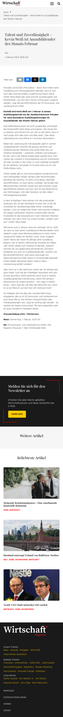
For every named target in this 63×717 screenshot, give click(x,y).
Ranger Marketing (43, 666)
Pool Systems (10, 671)
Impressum (9, 690)
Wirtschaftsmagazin (13, 666)
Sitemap (7, 710)
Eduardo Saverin (11, 682)
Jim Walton (40, 678)
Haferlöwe (40, 671)
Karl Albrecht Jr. (26, 678)
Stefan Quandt (10, 678)
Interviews (8, 662)
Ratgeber (24, 649)
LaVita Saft (34, 662)
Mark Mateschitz (39, 682)
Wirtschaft (35, 649)
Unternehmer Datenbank (15, 654)
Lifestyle (14, 649)
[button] (59, 3)
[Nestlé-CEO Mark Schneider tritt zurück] (31, 592)
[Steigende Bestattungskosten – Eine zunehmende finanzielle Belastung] (31, 491)
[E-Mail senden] (20, 79)
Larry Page (25, 682)
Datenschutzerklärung (15, 697)
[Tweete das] (35, 79)
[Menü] (52, 3)
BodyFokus (29, 666)
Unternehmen (21, 662)
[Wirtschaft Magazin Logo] (11, 3)
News (6, 649)
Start (6, 12)
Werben (7, 704)
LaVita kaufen (48, 662)
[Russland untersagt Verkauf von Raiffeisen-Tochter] (31, 543)
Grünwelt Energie (26, 671)
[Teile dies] (27, 79)
